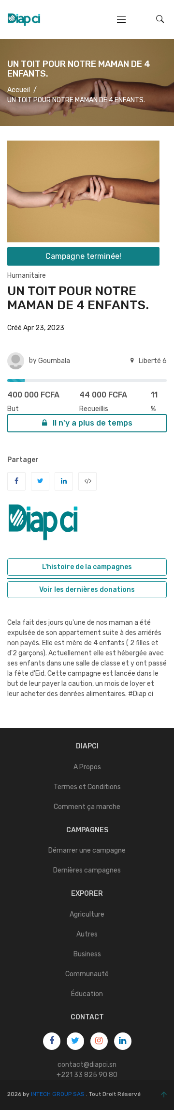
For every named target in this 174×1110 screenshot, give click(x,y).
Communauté (87, 974)
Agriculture (87, 914)
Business (87, 954)
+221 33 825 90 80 (87, 1075)
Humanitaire (26, 275)
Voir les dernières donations (87, 590)
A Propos (87, 767)
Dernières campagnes (87, 870)
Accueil (18, 90)
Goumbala (54, 361)
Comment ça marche (87, 807)
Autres (87, 934)
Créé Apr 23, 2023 (35, 328)
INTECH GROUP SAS (58, 1094)
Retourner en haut (161, 1095)
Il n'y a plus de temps (91, 423)
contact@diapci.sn (87, 1065)
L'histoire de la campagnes (87, 567)
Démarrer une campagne (87, 850)
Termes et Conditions (87, 787)
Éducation (87, 994)
